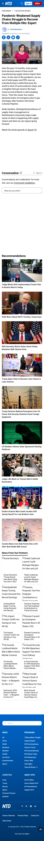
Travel (4, 783)
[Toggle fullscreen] (34, 61)
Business (5, 747)
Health (4, 754)
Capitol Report (29, 741)
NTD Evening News (31, 744)
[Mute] (9, 61)
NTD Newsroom (16, 29)
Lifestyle (7, 775)
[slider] (22, 58)
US (3, 737)
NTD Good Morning (31, 751)
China (4, 741)
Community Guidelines (24, 183)
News (5, 732)
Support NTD (29, 790)
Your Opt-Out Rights (22, 834)
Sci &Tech (6, 757)
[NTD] (6, 806)
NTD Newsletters (30, 786)
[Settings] (39, 61)
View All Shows (30, 767)
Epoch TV (32, 130)
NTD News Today (30, 754)
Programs (6, 11)
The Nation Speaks (22, 11)
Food (4, 780)
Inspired (5, 796)
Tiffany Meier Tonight (32, 737)
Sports (4, 764)
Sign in (28, 3)
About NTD (29, 775)
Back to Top (40, 829)
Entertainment (7, 761)
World (4, 744)
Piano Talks (28, 761)
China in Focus (29, 747)
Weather (5, 751)
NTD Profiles (29, 780)
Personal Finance (8, 793)
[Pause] (5, 61)
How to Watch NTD (31, 783)
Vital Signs (28, 764)
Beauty (5, 786)
